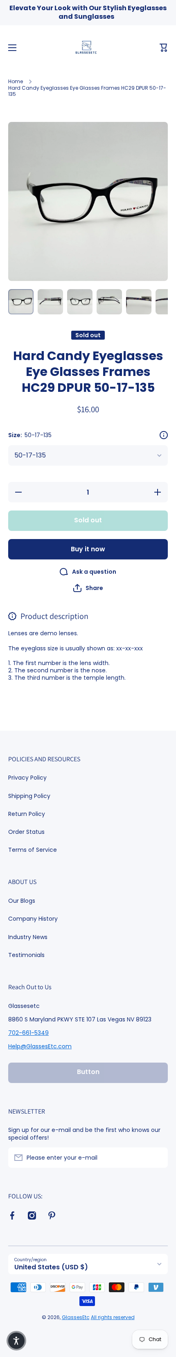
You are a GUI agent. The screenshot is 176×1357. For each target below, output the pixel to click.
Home (15, 81)
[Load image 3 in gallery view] (80, 301)
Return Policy (26, 814)
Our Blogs (21, 901)
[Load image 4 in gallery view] (109, 301)
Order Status (26, 832)
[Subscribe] (157, 1157)
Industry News (27, 937)
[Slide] (164, 435)
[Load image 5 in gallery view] (138, 301)
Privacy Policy (27, 778)
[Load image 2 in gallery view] (50, 301)
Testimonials (26, 955)
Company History (33, 919)
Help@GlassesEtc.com (40, 1046)
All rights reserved (113, 1317)
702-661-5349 (28, 1033)
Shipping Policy (29, 796)
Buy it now (88, 549)
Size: (30, 435)
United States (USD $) (51, 1267)
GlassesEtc (76, 1317)
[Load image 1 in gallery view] (21, 301)
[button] (164, 48)
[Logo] (88, 48)
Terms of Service (32, 849)
